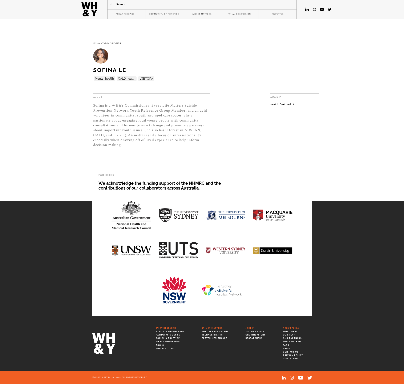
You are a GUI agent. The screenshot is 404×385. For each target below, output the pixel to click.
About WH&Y (291, 328)
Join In (250, 328)
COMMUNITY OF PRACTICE (164, 14)
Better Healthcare (214, 338)
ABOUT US (277, 14)
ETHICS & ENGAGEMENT (170, 331)
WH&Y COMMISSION (240, 14)
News (286, 349)
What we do (291, 331)
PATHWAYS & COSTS (168, 335)
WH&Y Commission (168, 342)
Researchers (254, 338)
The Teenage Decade (215, 331)
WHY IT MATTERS (202, 14)
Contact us (291, 352)
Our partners (292, 338)
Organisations (256, 335)
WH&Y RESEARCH (126, 14)
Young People (255, 331)
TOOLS (160, 345)
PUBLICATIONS (165, 349)
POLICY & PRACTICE (168, 338)
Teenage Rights (212, 335)
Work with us (292, 342)
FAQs (286, 345)
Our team (289, 335)
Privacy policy (293, 355)
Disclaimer (290, 359)
